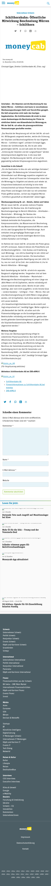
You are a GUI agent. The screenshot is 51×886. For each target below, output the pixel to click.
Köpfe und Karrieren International (17, 672)
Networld (6, 751)
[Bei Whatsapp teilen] (25, 31)
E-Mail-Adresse (9, 470)
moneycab (9, 60)
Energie (6, 791)
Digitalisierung (9, 733)
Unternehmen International (14, 660)
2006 (13, 877)
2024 (13, 871)
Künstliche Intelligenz (12, 730)
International (8, 657)
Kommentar (8, 426)
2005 (18, 877)
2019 (37, 871)
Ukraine (6, 803)
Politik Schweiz (9, 636)
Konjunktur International (13, 666)
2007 (47, 874)
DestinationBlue (9, 770)
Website (6, 481)
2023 (18, 871)
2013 (17, 874)
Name (6, 460)
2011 (27, 874)
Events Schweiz (9, 642)
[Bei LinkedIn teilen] (30, 31)
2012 (22, 874)
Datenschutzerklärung (26, 843)
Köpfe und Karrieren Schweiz (14, 645)
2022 (23, 871)
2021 (27, 871)
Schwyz (6, 651)
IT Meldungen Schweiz (12, 736)
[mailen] (35, 31)
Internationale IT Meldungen (14, 739)
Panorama (7, 669)
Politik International (11, 663)
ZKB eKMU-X (11, 391)
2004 (23, 877)
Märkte (6, 703)
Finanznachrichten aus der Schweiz (17, 681)
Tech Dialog (7, 748)
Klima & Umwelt (9, 788)
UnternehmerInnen (11, 815)
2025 (8, 871)
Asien (5, 706)
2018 (42, 871)
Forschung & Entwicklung (13, 800)
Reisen (5, 767)
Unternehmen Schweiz (25, 13)
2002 (33, 877)
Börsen (5, 715)
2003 (28, 877)
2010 (31, 874)
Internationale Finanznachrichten (16, 687)
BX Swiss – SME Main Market (14, 684)
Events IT (6, 745)
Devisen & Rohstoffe (11, 718)
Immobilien (7, 809)
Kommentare (8, 812)
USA (4, 712)
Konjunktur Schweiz (11, 639)
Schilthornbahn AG (13, 382)
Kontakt (25, 849)
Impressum (25, 837)
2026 (3, 871)
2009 (37, 874)
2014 (12, 874)
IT (4, 727)
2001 (38, 877)
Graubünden (8, 648)
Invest (5, 697)
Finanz (5, 678)
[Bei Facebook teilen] (20, 31)
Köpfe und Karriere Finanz (13, 690)
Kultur (5, 760)
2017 (47, 871)
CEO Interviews (9, 779)
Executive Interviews (11, 782)
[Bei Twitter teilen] (15, 31)
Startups (6, 724)
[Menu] (3, 3)
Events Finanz (8, 694)
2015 (8, 874)
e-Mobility (7, 794)
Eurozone (6, 709)
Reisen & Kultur (9, 757)
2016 (3, 874)
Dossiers (6, 797)
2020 (32, 871)
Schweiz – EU (8, 806)
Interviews (7, 776)
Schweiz (6, 630)
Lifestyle (6, 763)
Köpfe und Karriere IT (11, 742)
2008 (42, 874)
